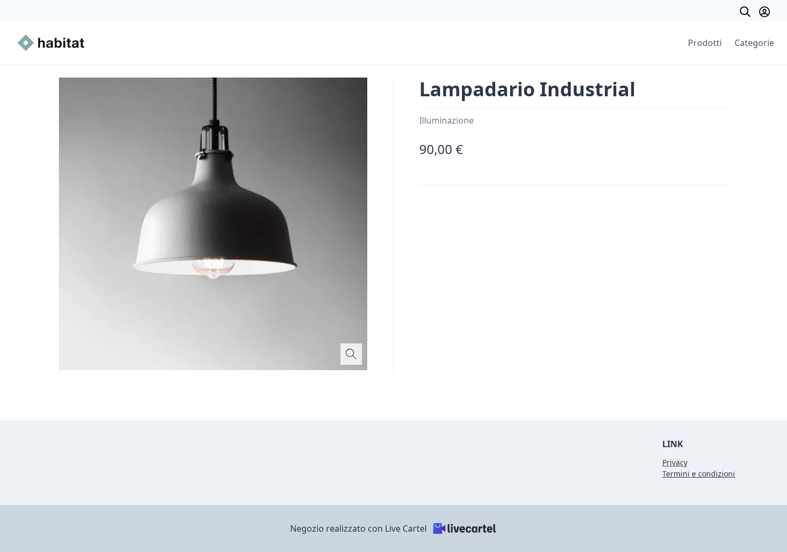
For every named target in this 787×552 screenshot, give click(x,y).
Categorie (754, 43)
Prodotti (705, 43)
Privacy (674, 462)
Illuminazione (446, 120)
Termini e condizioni (698, 474)
